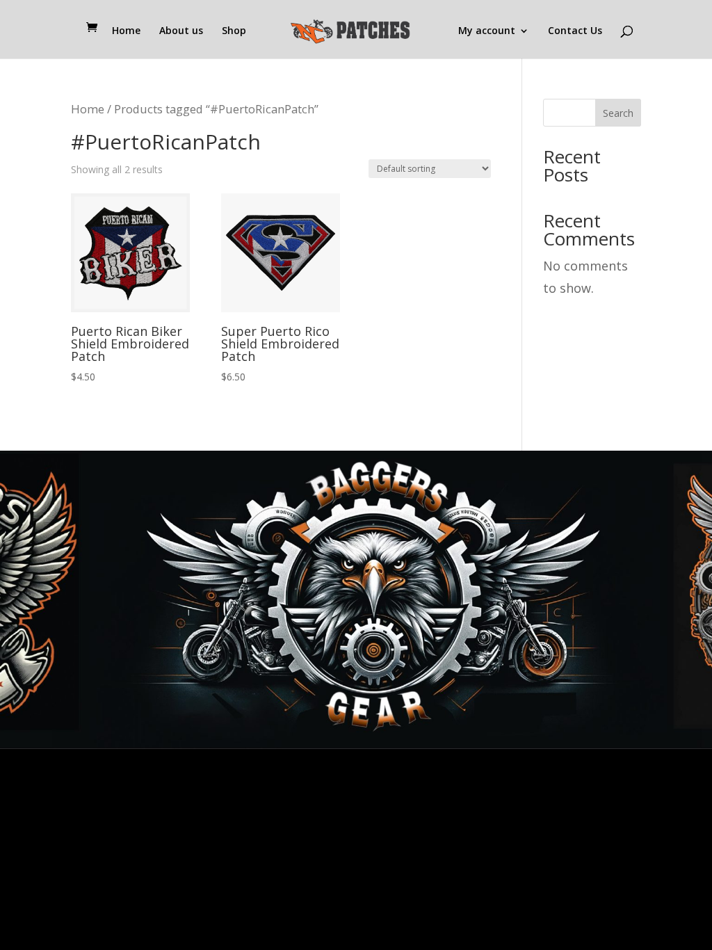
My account (486, 31)
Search (618, 113)
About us (181, 31)
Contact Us (575, 31)
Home (126, 31)
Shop (234, 31)
